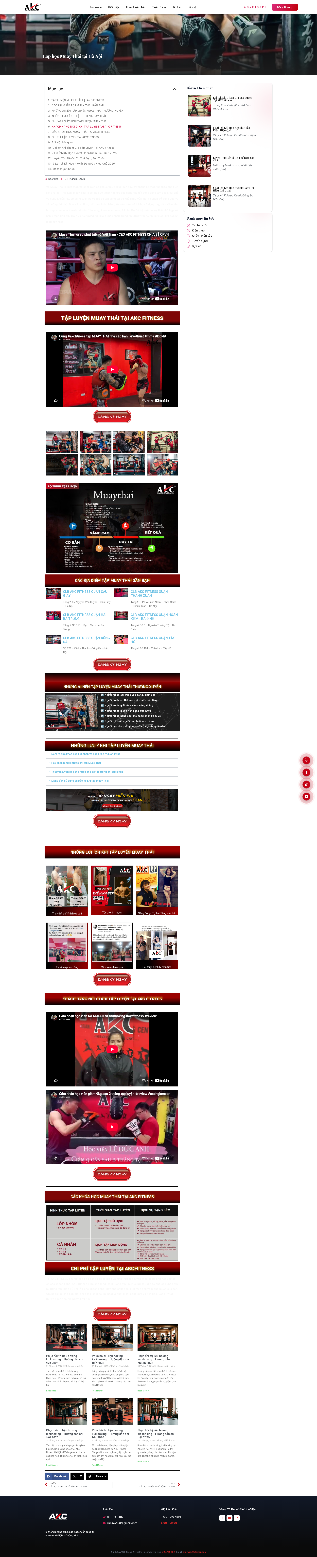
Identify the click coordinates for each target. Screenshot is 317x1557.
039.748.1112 (168, 1552)
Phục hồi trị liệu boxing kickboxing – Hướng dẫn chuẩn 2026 (154, 1359)
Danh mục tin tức (64, 169)
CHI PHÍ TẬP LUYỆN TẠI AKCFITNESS (75, 137)
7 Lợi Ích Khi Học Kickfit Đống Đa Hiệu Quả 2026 (84, 163)
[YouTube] (306, 797)
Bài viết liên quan (62, 142)
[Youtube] (229, 1518)
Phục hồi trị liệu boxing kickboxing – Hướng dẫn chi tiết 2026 (64, 1359)
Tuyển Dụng (159, 7)
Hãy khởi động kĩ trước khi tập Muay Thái (76, 762)
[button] (174, 89)
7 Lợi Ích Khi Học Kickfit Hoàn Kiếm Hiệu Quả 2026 (84, 153)
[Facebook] (306, 773)
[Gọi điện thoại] (306, 760)
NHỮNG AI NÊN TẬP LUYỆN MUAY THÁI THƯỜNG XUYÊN (87, 110)
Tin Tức (177, 7)
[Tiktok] (237, 1518)
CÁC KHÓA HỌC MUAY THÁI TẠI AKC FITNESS (81, 131)
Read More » (52, 1391)
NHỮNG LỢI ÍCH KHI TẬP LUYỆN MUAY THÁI (79, 121)
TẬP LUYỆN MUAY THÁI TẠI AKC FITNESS (77, 100)
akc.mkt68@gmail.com (194, 1552)
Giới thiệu (114, 7)
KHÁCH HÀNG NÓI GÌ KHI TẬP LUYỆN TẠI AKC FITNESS (87, 126)
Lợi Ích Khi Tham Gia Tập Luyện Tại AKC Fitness (83, 147)
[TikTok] (306, 785)
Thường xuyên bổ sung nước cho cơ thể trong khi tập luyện (87, 771)
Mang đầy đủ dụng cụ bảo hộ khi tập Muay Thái (80, 780)
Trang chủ (95, 7)
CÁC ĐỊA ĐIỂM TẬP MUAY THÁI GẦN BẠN (78, 105)
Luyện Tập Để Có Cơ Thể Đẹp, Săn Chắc (79, 158)
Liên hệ (192, 7)
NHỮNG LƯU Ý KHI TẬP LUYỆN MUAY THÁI (79, 116)
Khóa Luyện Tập (135, 7)
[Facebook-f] (222, 1518)
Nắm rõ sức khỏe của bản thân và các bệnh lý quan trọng (86, 754)
